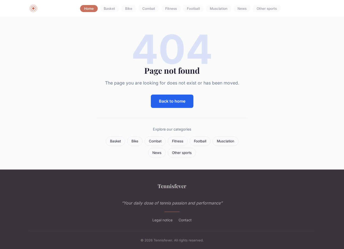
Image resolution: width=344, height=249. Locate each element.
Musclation (218, 9)
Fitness (171, 9)
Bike (128, 9)
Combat (148, 9)
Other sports (267, 9)
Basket (109, 9)
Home (89, 9)
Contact (185, 220)
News (242, 9)
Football (193, 9)
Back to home (172, 101)
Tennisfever (172, 185)
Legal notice (162, 220)
